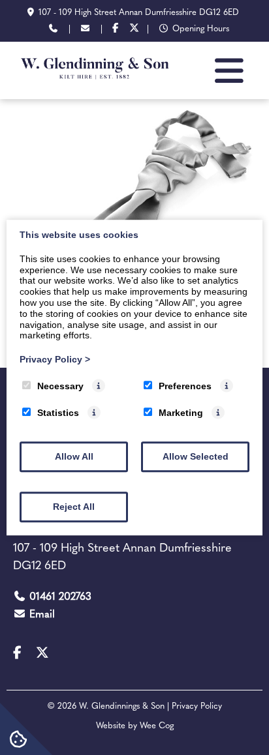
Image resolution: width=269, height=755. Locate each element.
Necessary (60, 386)
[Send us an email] (85, 29)
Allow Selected (196, 456)
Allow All (74, 456)
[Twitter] (134, 29)
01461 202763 (60, 597)
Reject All (74, 506)
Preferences (185, 386)
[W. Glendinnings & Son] (94, 85)
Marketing (181, 412)
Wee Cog (157, 726)
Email (42, 615)
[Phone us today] (53, 29)
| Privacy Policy (194, 706)
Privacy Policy (55, 359)
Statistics (58, 412)
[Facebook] (115, 29)
